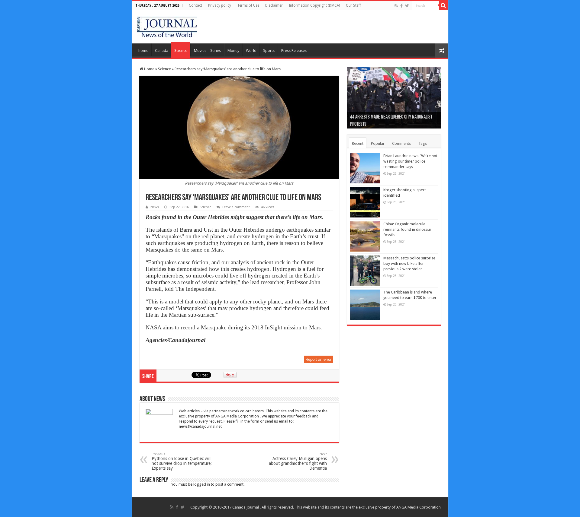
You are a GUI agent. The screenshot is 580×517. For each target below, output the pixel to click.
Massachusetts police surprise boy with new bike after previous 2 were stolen (409, 263)
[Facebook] (401, 5)
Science (180, 50)
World (251, 50)
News (154, 207)
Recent (357, 143)
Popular (378, 143)
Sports (269, 50)
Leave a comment (236, 207)
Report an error (318, 359)
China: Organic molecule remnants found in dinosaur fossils (407, 229)
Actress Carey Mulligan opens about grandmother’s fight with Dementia (298, 461)
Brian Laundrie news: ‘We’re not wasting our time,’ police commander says (410, 161)
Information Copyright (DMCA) (314, 5)
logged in (201, 484)
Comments (401, 143)
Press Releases (294, 50)
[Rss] (396, 5)
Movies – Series (207, 50)
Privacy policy (219, 5)
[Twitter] (407, 5)
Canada (161, 50)
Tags (422, 143)
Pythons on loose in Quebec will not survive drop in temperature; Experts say (182, 461)
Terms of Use (248, 5)
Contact (195, 5)
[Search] (443, 5)
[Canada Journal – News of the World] (167, 25)
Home (148, 69)
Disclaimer (274, 5)
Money (233, 50)
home (143, 50)
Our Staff (353, 5)
